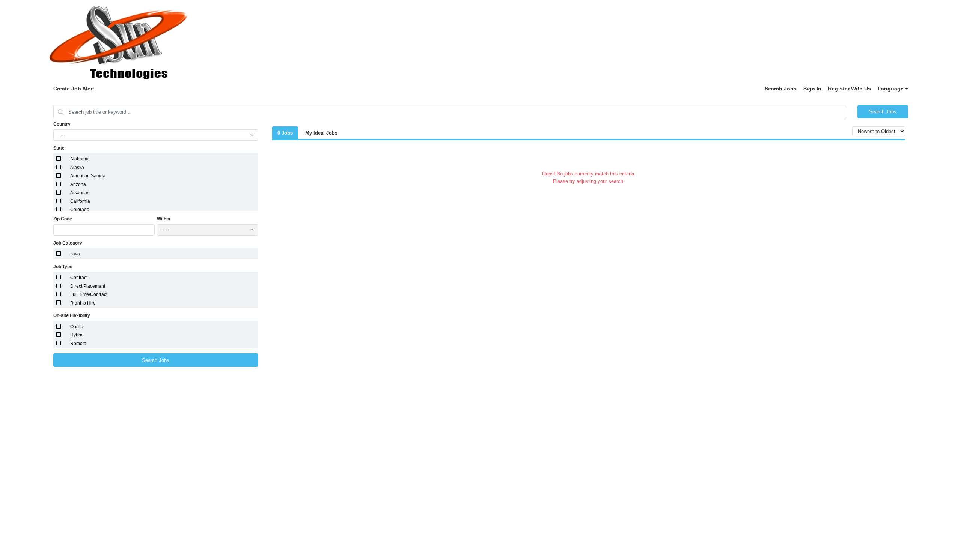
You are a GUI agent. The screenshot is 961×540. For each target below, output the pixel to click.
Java (75, 253)
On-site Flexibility (71, 315)
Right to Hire (83, 303)
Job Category (67, 243)
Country (62, 124)
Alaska (77, 167)
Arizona (78, 184)
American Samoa (87, 175)
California (80, 201)
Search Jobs (781, 89)
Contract (78, 277)
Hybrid (77, 335)
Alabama (79, 159)
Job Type (62, 266)
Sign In (812, 89)
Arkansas (79, 192)
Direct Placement (87, 286)
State (59, 148)
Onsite (76, 326)
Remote (78, 343)
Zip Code (62, 219)
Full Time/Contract (88, 294)
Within (163, 219)
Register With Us (849, 89)
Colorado (79, 209)
